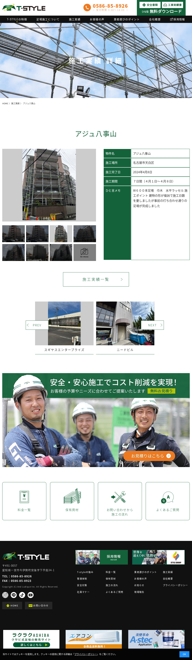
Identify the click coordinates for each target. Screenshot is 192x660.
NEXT (152, 325)
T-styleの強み (85, 572)
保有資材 (111, 578)
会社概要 (155, 19)
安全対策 (82, 585)
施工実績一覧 (96, 279)
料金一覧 (111, 572)
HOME (5, 103)
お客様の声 (97, 19)
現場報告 (139, 592)
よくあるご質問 (114, 592)
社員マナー (83, 592)
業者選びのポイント (127, 19)
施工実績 (75, 19)
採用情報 (179, 19)
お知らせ (139, 585)
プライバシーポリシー (175, 585)
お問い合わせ (41, 605)
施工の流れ (112, 585)
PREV (37, 325)
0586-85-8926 (21, 576)
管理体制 (82, 578)
